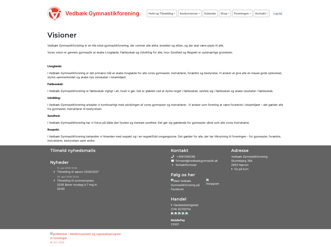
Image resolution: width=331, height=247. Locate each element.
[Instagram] (212, 185)
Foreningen (241, 13)
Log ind (278, 13)
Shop (223, 13)
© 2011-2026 (57, 242)
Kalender (210, 13)
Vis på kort (241, 169)
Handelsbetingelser (186, 205)
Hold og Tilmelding (160, 13)
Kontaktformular (186, 165)
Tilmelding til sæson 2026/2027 (78, 171)
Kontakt (260, 13)
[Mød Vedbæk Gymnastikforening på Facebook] (188, 185)
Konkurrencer (189, 13)
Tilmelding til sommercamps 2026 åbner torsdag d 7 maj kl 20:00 (77, 185)
